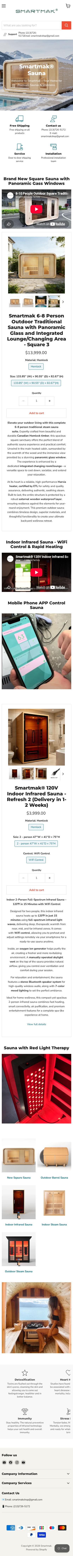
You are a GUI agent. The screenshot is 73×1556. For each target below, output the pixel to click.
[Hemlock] (36, 370)
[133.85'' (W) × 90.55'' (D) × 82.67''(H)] (36, 387)
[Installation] (53, 153)
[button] (15, 301)
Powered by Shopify (36, 1549)
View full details (36, 1024)
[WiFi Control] (36, 864)
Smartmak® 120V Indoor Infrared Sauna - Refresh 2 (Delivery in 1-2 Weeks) (36, 796)
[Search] (66, 25)
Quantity (36, 393)
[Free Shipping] (19, 127)
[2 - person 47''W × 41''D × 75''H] (37, 847)
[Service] (19, 153)
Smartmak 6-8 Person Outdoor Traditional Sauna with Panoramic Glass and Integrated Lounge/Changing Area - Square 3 (36, 330)
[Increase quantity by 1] (49, 401)
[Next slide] (63, 301)
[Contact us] (53, 127)
